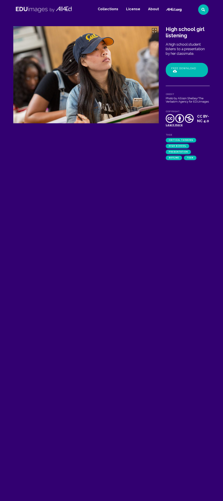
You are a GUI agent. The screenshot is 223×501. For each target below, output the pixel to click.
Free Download (183, 68)
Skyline (174, 158)
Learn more (174, 125)
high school (177, 146)
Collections (108, 9)
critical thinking (181, 140)
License (133, 9)
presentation (178, 152)
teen (190, 158)
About (153, 9)
